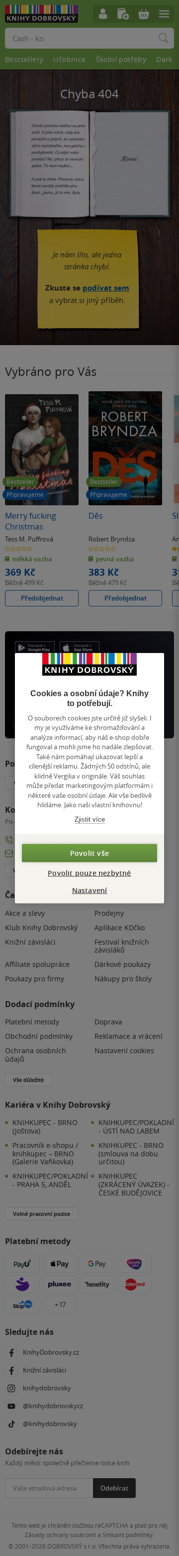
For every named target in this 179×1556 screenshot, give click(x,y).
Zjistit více (90, 819)
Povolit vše (89, 853)
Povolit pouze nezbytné (89, 873)
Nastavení (89, 890)
